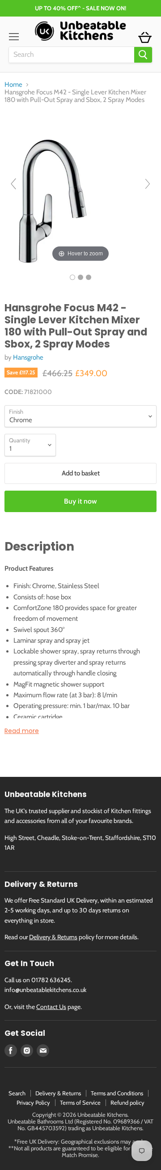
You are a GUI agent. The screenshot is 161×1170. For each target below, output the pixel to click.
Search (16, 1093)
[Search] (143, 55)
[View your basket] (145, 38)
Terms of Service (80, 1102)
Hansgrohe (28, 357)
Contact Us (51, 1007)
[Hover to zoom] (80, 188)
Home (13, 85)
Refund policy (127, 1102)
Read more (21, 730)
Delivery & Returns (53, 937)
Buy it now (80, 501)
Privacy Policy (33, 1102)
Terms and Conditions (117, 1093)
